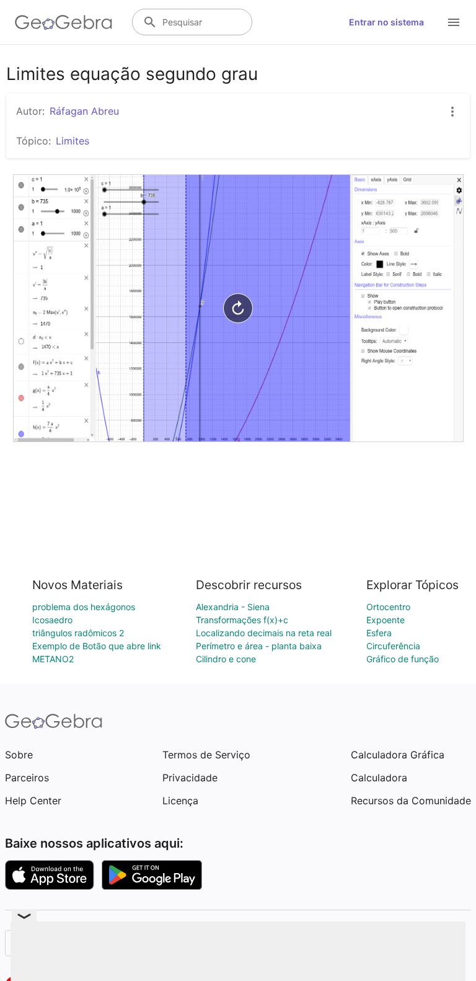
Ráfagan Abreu (84, 111)
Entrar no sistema (386, 22)
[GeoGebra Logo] (63, 22)
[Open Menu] (453, 22)
